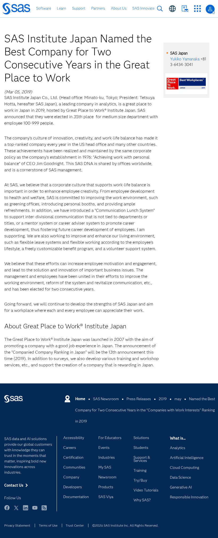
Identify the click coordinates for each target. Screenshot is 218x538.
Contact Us (185, 8)
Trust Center (75, 525)
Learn (61, 8)
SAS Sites (197, 8)
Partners (98, 8)
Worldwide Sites (172, 8)
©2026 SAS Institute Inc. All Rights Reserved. (125, 525)
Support (78, 8)
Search (160, 8)
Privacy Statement (17, 525)
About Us (119, 8)
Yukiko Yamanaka (184, 59)
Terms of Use (48, 525)
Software (43, 8)
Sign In (210, 9)
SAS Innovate (143, 8)
